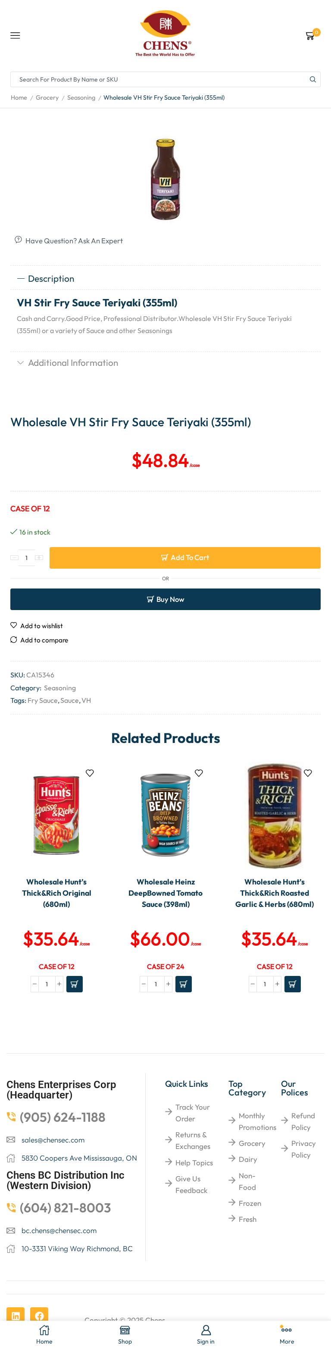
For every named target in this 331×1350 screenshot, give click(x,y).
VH (86, 700)
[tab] (165, 279)
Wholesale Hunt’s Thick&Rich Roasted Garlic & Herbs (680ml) (274, 893)
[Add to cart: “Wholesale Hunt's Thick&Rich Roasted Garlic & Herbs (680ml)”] (292, 984)
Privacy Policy (303, 1149)
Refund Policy (303, 1121)
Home (19, 97)
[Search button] (313, 79)
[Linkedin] (15, 1316)
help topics (194, 1162)
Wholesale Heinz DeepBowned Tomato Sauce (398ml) (165, 893)
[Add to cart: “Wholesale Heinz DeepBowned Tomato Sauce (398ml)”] (183, 984)
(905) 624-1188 (63, 1117)
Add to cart (190, 557)
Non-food (247, 1181)
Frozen (250, 1203)
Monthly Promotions (257, 1121)
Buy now (170, 599)
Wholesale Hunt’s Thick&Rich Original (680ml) (56, 893)
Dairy (248, 1159)
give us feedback (191, 1184)
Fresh (247, 1219)
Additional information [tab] (73, 362)
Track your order (192, 1112)
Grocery (47, 97)
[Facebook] (39, 1316)
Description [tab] (51, 278)
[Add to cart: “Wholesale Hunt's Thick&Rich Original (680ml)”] (74, 984)
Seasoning (81, 97)
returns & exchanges (192, 1140)
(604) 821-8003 (65, 1207)
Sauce (69, 700)
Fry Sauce (43, 700)
